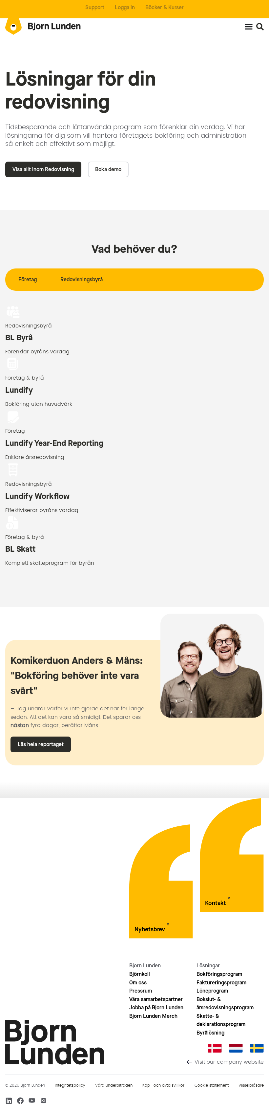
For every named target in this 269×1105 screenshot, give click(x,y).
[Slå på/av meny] (248, 26)
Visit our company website (229, 1062)
